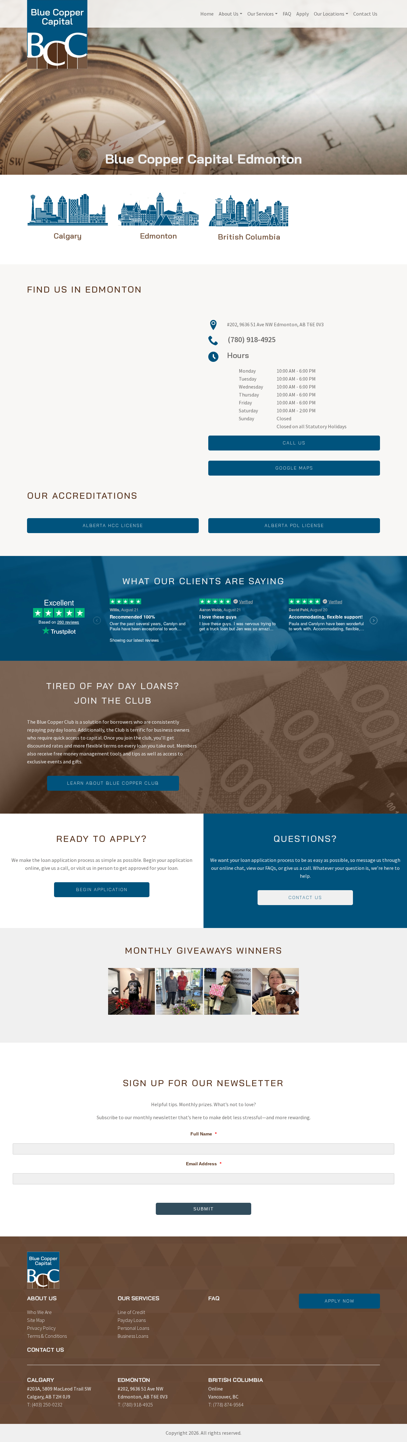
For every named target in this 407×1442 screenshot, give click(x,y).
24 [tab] (280, 1018)
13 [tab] (200, 1018)
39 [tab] (214, 1021)
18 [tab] (236, 1018)
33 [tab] (170, 1021)
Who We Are (39, 1312)
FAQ (287, 13)
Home (207, 13)
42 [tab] (236, 1021)
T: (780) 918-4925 (135, 1404)
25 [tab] (287, 1018)
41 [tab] (229, 1021)
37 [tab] (200, 1021)
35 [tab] (185, 1021)
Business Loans (133, 1336)
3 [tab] (126, 1018)
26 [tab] (295, 1018)
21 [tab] (258, 1018)
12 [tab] (192, 1018)
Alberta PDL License (294, 525)
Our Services (260, 13)
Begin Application (102, 889)
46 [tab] (265, 1021)
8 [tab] (163, 1018)
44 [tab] (251, 1021)
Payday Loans (132, 1320)
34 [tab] (178, 1021)
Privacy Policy (41, 1328)
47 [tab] (273, 1021)
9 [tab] (170, 1018)
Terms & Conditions (47, 1336)
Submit (203, 1208)
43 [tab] (243, 1021)
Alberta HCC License (113, 525)
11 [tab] (185, 1018)
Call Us (294, 443)
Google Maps (294, 468)
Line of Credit (131, 1312)
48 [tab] (280, 1021)
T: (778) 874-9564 (226, 1404)
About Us (228, 13)
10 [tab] (178, 1018)
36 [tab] (192, 1021)
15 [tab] (214, 1018)
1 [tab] (112, 1018)
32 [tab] (163, 1021)
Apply (302, 13)
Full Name (203, 1133)
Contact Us (365, 13)
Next (291, 991)
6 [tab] (148, 1018)
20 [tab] (251, 1018)
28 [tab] (134, 1021)
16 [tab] (222, 1018)
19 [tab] (243, 1018)
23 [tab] (273, 1018)
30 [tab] (148, 1021)
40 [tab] (222, 1021)
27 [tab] (126, 1021)
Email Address (203, 1163)
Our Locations (329, 13)
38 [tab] (207, 1021)
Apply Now (340, 1301)
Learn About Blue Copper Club (113, 783)
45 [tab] (258, 1021)
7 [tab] (156, 1018)
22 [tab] (265, 1018)
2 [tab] (119, 1018)
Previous (115, 991)
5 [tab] (141, 1018)
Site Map (36, 1320)
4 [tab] (134, 1018)
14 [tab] (207, 1018)
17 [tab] (229, 1018)
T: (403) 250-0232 (44, 1404)
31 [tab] (156, 1021)
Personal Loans (133, 1328)
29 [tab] (141, 1021)
